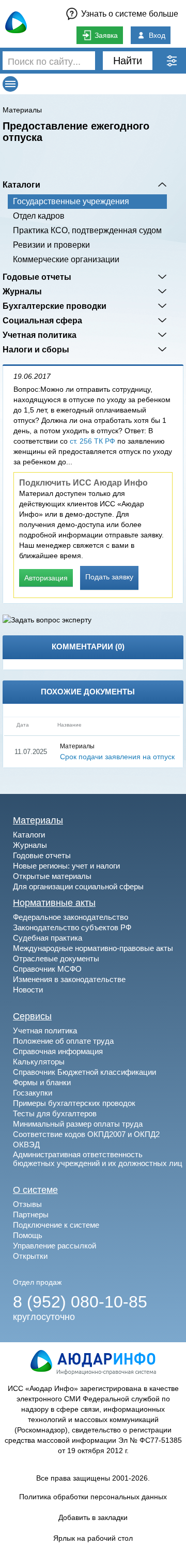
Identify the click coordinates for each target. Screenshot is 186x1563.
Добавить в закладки (93, 1517)
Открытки (30, 1256)
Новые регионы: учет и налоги (66, 865)
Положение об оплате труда (63, 1040)
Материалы (22, 110)
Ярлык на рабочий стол (93, 1538)
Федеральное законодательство (70, 917)
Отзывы (27, 1204)
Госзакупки (32, 1092)
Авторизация (46, 578)
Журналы (22, 291)
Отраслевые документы (56, 958)
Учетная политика (39, 334)
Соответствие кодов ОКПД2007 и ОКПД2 (86, 1134)
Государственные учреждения (71, 201)
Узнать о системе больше (129, 13)
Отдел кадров (39, 215)
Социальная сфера (42, 320)
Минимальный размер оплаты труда (78, 1123)
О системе (35, 1190)
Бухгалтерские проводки (54, 305)
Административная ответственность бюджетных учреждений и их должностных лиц (97, 1159)
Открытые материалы (52, 876)
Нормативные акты (54, 903)
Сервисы (32, 1016)
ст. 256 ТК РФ (92, 441)
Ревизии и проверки (51, 244)
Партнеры (31, 1214)
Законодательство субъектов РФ (72, 927)
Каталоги (21, 184)
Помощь (27, 1235)
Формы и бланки (42, 1082)
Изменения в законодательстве (69, 979)
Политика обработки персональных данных (93, 1497)
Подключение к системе (56, 1224)
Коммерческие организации (66, 259)
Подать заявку (109, 577)
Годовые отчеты (37, 276)
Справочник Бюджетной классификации (84, 1072)
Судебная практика (47, 937)
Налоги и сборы (36, 349)
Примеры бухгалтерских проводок (74, 1103)
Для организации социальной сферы (78, 886)
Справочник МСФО (47, 968)
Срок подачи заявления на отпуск (117, 756)
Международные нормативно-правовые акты (93, 948)
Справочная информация (58, 1051)
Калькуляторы (39, 1061)
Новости (28, 989)
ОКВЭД (26, 1144)
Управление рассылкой (54, 1245)
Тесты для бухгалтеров (55, 1113)
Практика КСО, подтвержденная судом (87, 230)
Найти (127, 60)
